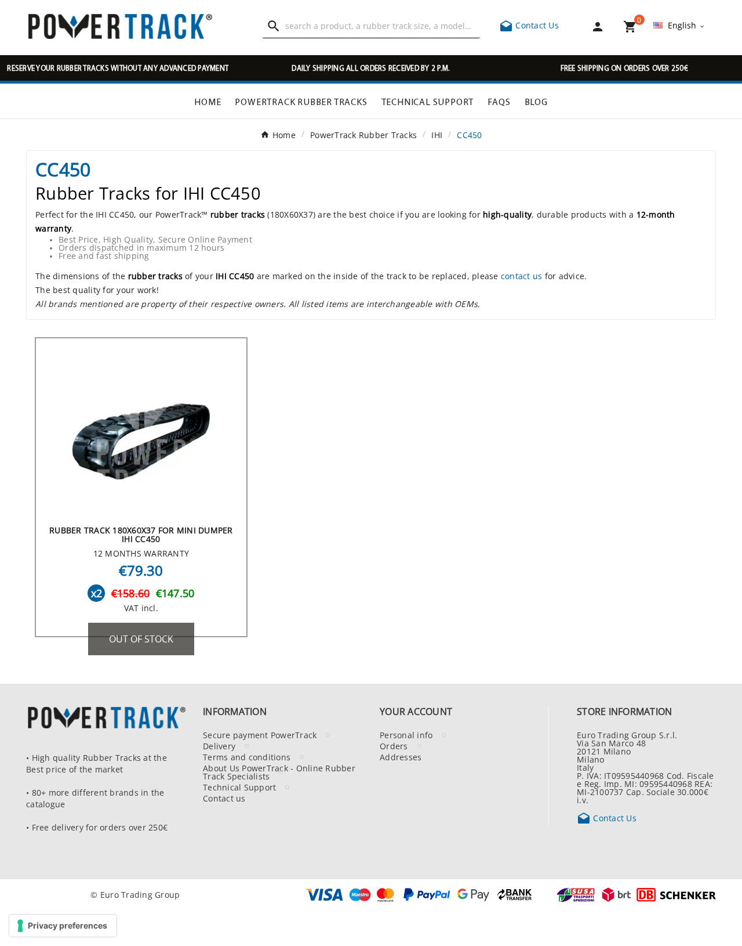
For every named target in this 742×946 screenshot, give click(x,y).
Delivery (219, 746)
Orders (394, 746)
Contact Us (529, 25)
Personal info (406, 735)
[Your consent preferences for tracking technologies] (63, 926)
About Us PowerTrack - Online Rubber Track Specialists (279, 772)
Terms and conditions (246, 757)
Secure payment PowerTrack (260, 735)
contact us (522, 276)
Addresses (400, 757)
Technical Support (239, 787)
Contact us (224, 798)
